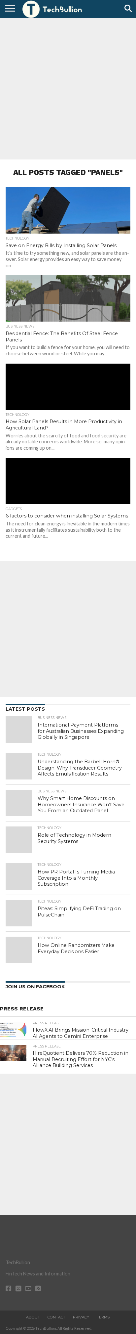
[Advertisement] (68, 88)
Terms (103, 1317)
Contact (56, 1317)
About (33, 1317)
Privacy (81, 1317)
